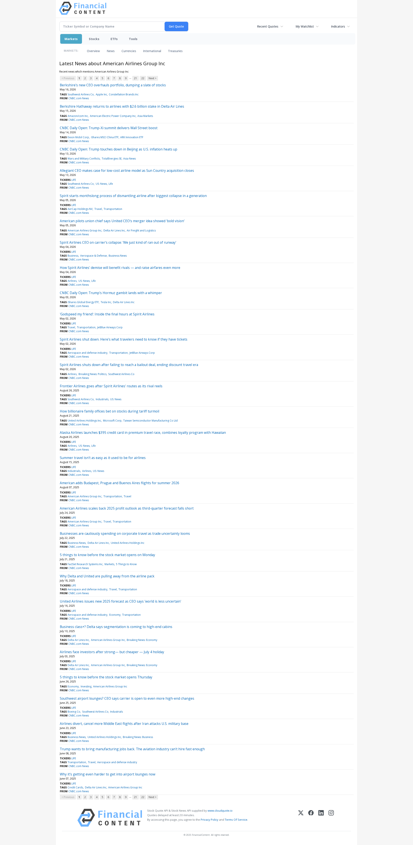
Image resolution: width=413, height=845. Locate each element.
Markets (71, 39)
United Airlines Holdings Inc (84, 420)
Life (111, 184)
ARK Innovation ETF (131, 137)
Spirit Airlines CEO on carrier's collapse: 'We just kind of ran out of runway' (118, 242)
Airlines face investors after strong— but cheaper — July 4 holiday (112, 652)
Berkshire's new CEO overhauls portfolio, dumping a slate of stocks (113, 85)
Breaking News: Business (138, 737)
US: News (101, 184)
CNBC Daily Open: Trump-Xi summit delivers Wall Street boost (108, 128)
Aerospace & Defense (93, 255)
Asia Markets (145, 116)
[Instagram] (331, 817)
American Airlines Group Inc (85, 230)
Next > (152, 78)
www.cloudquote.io (220, 810)
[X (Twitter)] (300, 817)
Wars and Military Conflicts (84, 158)
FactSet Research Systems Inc (85, 564)
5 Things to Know (126, 564)
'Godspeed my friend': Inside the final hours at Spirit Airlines (107, 314)
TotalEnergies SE (112, 158)
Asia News (129, 158)
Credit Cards (75, 787)
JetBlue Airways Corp (110, 327)
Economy (114, 615)
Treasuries (175, 51)
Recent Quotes (267, 26)
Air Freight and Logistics (141, 230)
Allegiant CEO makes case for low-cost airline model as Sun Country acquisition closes (127, 170)
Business (73, 255)
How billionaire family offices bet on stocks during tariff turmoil (109, 411)
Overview (93, 51)
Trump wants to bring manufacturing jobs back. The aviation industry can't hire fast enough (132, 749)
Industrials (102, 399)
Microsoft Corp (112, 420)
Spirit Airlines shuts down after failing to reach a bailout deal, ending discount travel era (129, 364)
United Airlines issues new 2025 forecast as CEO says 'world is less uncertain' (120, 601)
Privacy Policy (209, 820)
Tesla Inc (106, 302)
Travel (98, 209)
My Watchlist (305, 26)
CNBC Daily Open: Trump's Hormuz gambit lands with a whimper (111, 292)
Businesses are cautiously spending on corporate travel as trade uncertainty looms (125, 533)
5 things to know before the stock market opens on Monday (107, 554)
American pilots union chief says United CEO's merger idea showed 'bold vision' (122, 221)
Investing (86, 686)
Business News (118, 255)
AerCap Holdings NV (80, 209)
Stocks (94, 39)
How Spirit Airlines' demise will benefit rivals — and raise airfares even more (120, 267)
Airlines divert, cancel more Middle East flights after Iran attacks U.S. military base (124, 723)
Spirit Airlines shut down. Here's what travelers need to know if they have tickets (123, 339)
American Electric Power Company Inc (113, 116)
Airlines (72, 281)
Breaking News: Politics (92, 374)
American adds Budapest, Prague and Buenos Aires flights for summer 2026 (119, 483)
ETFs (114, 39)
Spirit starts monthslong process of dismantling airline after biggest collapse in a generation (133, 195)
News (111, 51)
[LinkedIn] (321, 817)
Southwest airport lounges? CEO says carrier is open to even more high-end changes (127, 698)
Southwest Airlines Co (81, 94)
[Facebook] (311, 817)
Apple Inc (101, 94)
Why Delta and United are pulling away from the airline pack (107, 576)
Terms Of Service (236, 820)
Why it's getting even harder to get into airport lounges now (107, 774)
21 (135, 78)
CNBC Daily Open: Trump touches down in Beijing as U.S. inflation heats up (118, 149)
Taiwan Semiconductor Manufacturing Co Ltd (150, 420)
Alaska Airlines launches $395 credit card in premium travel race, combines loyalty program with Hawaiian (143, 432)
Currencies (129, 51)
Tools (133, 39)
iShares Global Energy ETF (83, 302)
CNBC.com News (78, 98)
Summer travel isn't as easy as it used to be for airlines (103, 457)
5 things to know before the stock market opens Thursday (106, 677)
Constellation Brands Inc (124, 94)
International (152, 51)
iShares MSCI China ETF (105, 137)
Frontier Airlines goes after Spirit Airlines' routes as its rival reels (111, 386)
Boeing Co (74, 711)
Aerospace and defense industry (87, 353)
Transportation (113, 209)
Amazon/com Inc (78, 116)
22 (142, 78)
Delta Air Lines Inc (114, 230)
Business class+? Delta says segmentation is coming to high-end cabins (116, 626)
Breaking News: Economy (142, 640)
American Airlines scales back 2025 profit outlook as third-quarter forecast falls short (127, 508)
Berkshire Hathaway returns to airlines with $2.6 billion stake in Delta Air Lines (122, 106)
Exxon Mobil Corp (78, 137)
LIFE (73, 180)
